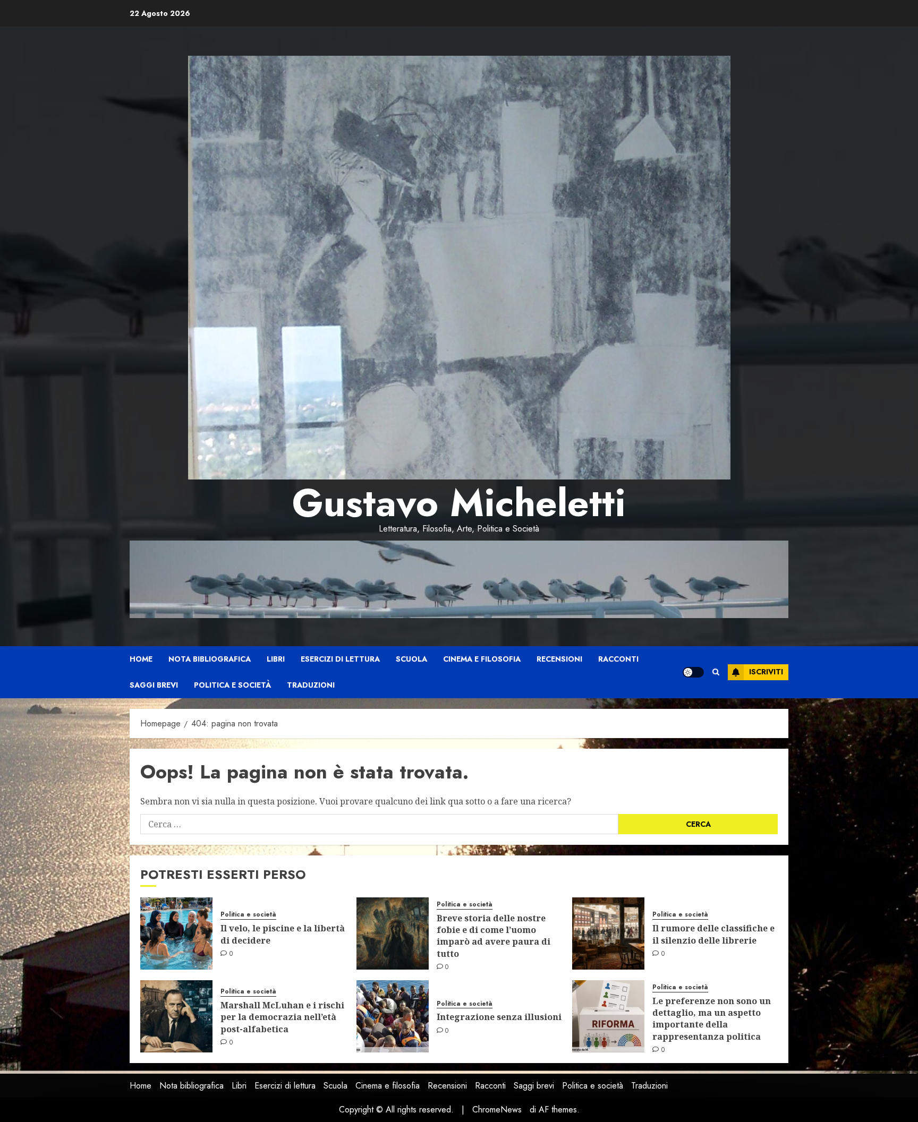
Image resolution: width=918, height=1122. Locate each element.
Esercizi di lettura (340, 659)
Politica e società (232, 685)
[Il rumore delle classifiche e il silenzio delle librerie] (608, 933)
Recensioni (559, 659)
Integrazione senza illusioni (499, 1017)
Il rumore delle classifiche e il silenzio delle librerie (713, 934)
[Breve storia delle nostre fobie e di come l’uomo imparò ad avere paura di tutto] (392, 933)
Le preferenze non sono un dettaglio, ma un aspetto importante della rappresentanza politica (711, 1018)
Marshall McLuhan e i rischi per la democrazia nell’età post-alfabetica (282, 1017)
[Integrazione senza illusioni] (392, 1016)
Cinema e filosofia (482, 659)
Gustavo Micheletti (459, 502)
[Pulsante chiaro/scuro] (693, 672)
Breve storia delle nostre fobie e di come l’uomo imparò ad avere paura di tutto (493, 936)
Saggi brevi (154, 685)
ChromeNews (497, 1109)
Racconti (618, 659)
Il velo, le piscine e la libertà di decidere (282, 934)
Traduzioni (311, 685)
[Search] (715, 672)
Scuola (411, 659)
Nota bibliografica (209, 659)
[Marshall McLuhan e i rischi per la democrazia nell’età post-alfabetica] (176, 1016)
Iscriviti (766, 671)
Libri (276, 659)
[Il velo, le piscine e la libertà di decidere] (176, 933)
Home (141, 659)
